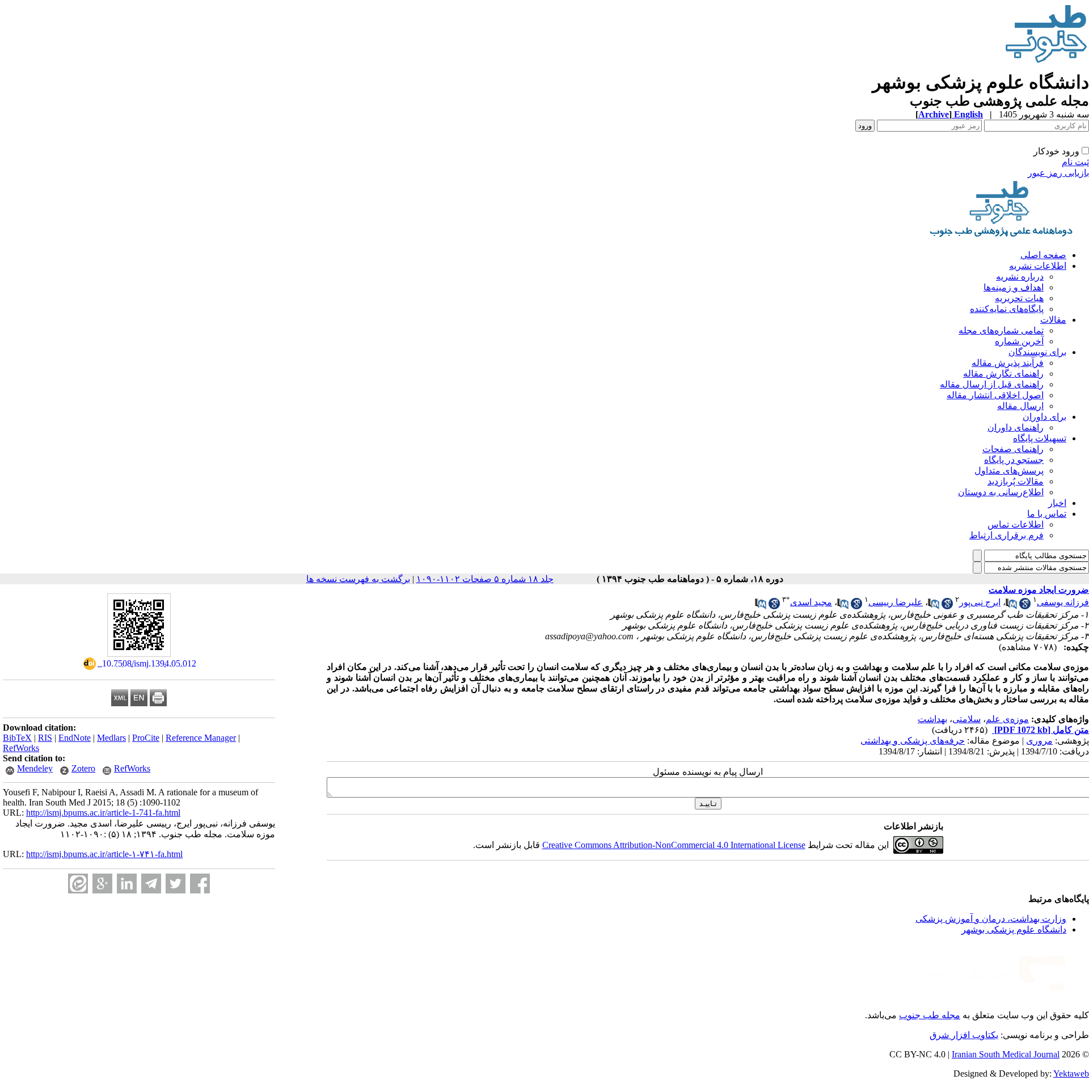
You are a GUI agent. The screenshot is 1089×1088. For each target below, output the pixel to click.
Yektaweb (1071, 1073)
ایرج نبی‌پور (980, 602)
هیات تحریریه (1019, 298)
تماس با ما (1046, 513)
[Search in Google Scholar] (1025, 606)
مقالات (1053, 319)
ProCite (145, 738)
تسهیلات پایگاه (1039, 438)
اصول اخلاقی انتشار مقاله (995, 395)
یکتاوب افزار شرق (964, 1035)
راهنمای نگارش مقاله (1003, 373)
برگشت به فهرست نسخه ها (358, 579)
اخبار (1057, 503)
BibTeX (17, 738)
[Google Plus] (102, 883)
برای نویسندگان (1037, 352)
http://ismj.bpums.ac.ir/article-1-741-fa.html (103, 812)
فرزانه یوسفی (1063, 602)
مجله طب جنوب (929, 1015)
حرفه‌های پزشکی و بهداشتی (912, 740)
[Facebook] (200, 883)
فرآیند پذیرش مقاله (1008, 363)
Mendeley (35, 768)
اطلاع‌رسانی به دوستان (1001, 492)
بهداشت (932, 719)
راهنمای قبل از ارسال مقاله (992, 384)
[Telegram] (151, 883)
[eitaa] (78, 883)
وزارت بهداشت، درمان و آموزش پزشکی (990, 918)
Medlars (111, 738)
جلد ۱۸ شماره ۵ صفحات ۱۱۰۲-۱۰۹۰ (485, 579)
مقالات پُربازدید (1015, 481)
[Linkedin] (127, 883)
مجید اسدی (811, 602)
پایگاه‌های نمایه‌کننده (1007, 309)
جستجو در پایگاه (1014, 460)
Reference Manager (201, 738)
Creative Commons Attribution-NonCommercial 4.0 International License (673, 845)
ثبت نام (1075, 162)
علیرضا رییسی (895, 602)
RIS (45, 738)
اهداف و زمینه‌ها (1014, 287)
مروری (1039, 740)
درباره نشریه (1020, 276)
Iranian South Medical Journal (1006, 1054)
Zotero (83, 768)
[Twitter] (175, 883)
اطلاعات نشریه (1037, 266)
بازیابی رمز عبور (1058, 173)
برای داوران (1044, 416)
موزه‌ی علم (1007, 719)
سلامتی (966, 719)
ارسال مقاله (1020, 406)
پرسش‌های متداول (1009, 470)
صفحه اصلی (1043, 255)
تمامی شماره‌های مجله (1001, 330)
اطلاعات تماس (1015, 524)
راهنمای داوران (1015, 427)
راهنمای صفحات (1013, 449)
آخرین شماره (1019, 341)
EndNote (74, 738)
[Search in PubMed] (1011, 606)
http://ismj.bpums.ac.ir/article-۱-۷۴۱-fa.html (104, 854)
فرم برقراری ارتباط (1006, 535)
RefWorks (21, 748)
